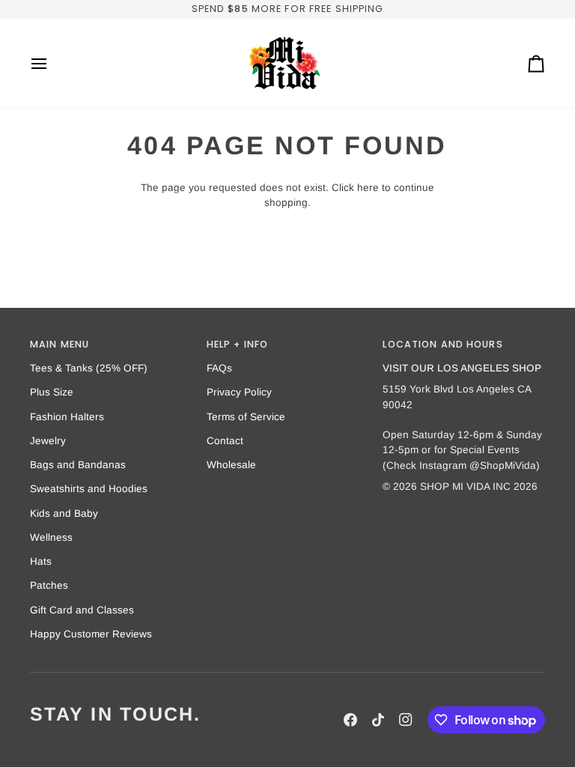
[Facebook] (350, 720)
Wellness (51, 537)
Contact (225, 440)
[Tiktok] (378, 720)
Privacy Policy (239, 392)
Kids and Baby (64, 513)
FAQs (219, 368)
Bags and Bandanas (78, 464)
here (368, 187)
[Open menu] (52, 63)
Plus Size (51, 392)
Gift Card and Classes (82, 610)
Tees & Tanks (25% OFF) (88, 368)
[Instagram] (406, 720)
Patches (49, 585)
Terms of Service (246, 416)
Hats (41, 561)
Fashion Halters (67, 416)
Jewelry (48, 440)
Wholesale (231, 464)
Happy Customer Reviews (91, 634)
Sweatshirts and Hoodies (88, 488)
